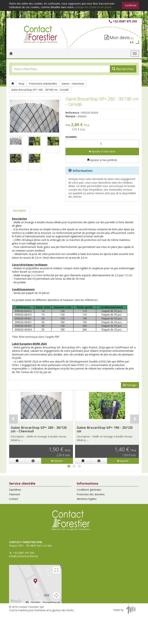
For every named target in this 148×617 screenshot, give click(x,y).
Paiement (14, 494)
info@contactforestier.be (23, 556)
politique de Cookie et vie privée (93, 7)
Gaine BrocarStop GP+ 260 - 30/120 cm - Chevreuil (39, 429)
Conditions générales (89, 489)
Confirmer (131, 5)
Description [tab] (19, 210)
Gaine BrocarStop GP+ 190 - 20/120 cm (104, 429)
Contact (13, 499)
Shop (21, 83)
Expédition (15, 489)
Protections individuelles (43, 83)
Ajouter (58, 460)
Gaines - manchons (73, 83)
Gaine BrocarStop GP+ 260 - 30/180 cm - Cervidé (40, 89)
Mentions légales (87, 499)
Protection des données (91, 494)
